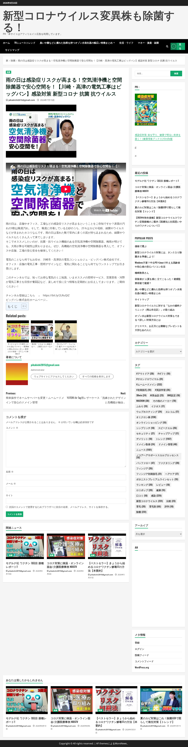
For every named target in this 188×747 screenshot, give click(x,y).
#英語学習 (162, 390)
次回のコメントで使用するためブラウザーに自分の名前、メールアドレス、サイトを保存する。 (59, 507)
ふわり (142, 406)
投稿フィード (142, 655)
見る (180, 46)
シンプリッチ (145, 428)
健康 (160, 490)
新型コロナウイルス (149, 501)
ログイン (139, 649)
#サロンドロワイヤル (149, 379)
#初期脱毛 (143, 390)
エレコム (172, 411)
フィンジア (144, 468)
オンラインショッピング (151, 422)
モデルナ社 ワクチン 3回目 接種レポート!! (25, 565)
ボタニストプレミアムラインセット (157, 479)
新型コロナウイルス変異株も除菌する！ (89, 20)
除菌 (8, 72)
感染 (156, 495)
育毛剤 (155, 506)
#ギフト (164, 373)
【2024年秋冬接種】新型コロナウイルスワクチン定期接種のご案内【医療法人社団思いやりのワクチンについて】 (158, 221)
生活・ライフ (126, 42)
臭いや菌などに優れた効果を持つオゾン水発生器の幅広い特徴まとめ (76, 42)
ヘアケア (172, 474)
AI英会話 (157, 395)
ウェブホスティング (149, 411)
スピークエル (167, 428)
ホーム (6, 42)
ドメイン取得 (145, 444)
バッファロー (145, 463)
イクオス (158, 406)
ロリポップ (144, 490)
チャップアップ (168, 433)
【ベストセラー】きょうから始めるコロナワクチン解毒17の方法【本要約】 (106, 566)
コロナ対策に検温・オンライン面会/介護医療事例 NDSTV (65, 565)
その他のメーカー (164, 400)
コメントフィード (144, 661)
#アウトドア (145, 373)
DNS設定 (173, 395)
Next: (96, 397)
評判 (169, 506)
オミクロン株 (146, 417)
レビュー (163, 484)
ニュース (144, 449)
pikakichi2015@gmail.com (22, 100)
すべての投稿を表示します (96, 376)
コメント (12, 427)
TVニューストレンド (24, 42)
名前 (10, 471)
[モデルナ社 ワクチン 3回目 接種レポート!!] (25, 546)
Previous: (35, 397)
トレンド (163, 439)
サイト (9, 495)
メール (11, 483)
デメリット (144, 439)
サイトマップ (12, 50)
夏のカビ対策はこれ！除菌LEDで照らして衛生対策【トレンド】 (160, 720)
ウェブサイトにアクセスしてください (54, 376)
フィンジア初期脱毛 (149, 474)
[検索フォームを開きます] (167, 46)
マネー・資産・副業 (148, 42)
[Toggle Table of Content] (22, 306)
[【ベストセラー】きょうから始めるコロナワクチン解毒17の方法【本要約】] (107, 546)
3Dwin (141, 395)
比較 (171, 501)
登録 (137, 642)
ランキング (144, 484)
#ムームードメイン (149, 384)
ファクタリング (168, 463)
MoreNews (121, 743)
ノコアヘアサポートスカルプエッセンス (157, 456)
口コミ (141, 495)
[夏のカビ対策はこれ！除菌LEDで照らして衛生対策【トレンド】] (161, 700)
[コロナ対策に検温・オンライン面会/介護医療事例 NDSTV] (66, 546)
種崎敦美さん (142, 272)
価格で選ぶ (141, 246)
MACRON (142, 400)
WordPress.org (142, 667)
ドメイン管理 (167, 444)
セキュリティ (145, 433)
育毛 (141, 506)
